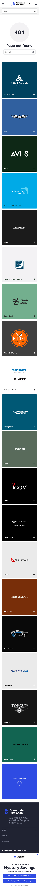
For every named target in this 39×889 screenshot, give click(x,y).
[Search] (34, 11)
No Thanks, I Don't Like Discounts (19, 885)
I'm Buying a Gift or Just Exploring (19, 881)
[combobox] (19, 11)
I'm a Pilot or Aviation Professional (19, 876)
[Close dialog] (37, 854)
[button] (3, 3)
